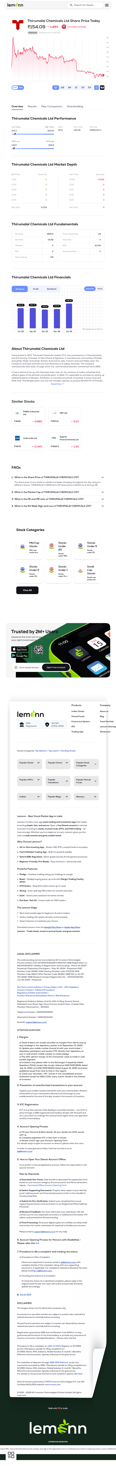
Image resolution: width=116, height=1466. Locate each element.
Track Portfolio (107, 721)
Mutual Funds (77, 716)
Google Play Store (52, 927)
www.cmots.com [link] (53, 1384)
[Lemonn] (30, 713)
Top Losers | (53, 750)
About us (104, 711)
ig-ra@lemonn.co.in (43, 1270)
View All (27, 590)
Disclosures (105, 731)
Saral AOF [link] (25, 1294)
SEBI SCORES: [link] (54, 1346)
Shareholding (75, 106)
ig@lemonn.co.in (24, 1151)
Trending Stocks (68, 750)
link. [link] (38, 1243)
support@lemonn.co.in (36, 1022)
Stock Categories (30, 530)
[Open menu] (107, 5)
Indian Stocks (77, 711)
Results (32, 106)
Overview (17, 106)
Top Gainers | (41, 750)
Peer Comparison (51, 106)
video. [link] (81, 1143)
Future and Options (80, 721)
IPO (73, 726)
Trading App (77, 731)
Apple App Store (72, 927)
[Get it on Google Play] (19, 655)
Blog (102, 716)
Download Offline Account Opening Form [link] (47, 1185)
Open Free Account (56, 667)
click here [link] (78, 1373)
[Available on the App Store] (19, 649)
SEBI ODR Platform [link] (59, 1362)
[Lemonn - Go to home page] (15, 4)
